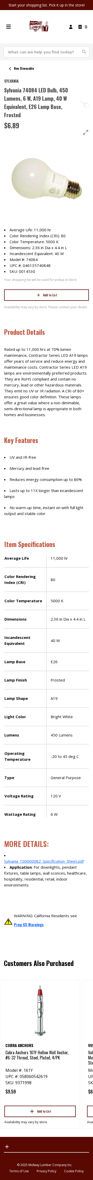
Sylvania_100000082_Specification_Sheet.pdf (44, 861)
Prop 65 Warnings (29, 924)
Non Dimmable (24, 68)
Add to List (50, 295)
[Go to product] (40, 1010)
